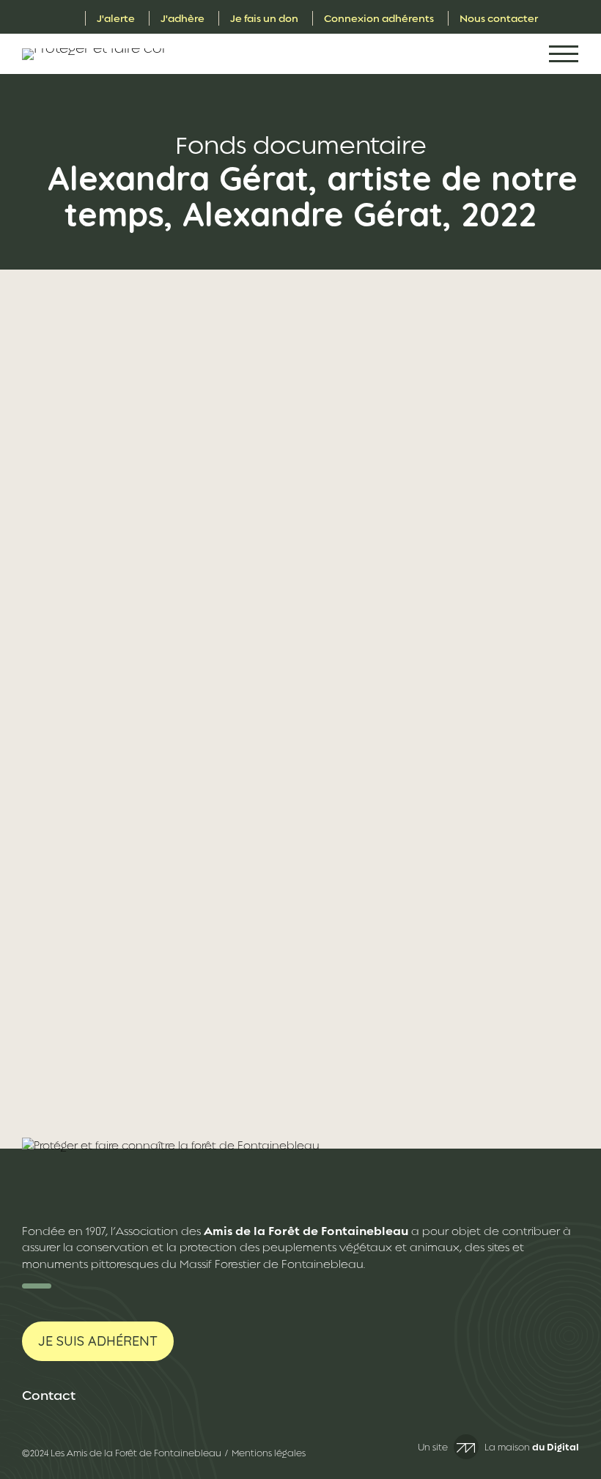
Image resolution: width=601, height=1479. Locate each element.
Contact (48, 1395)
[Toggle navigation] (563, 54)
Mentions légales (269, 1453)
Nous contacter (499, 18)
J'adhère (182, 18)
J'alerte (116, 18)
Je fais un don (264, 18)
